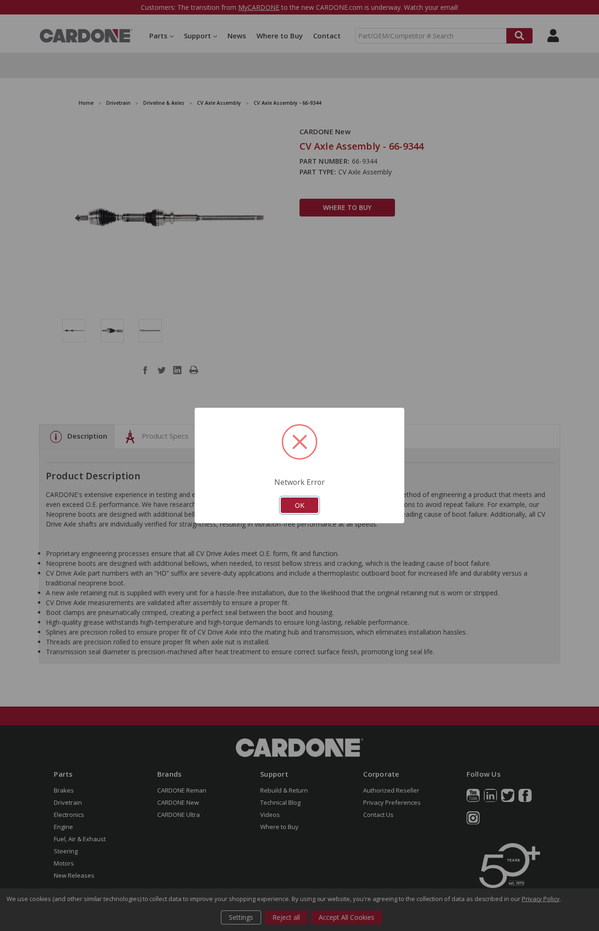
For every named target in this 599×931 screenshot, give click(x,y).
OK (299, 505)
